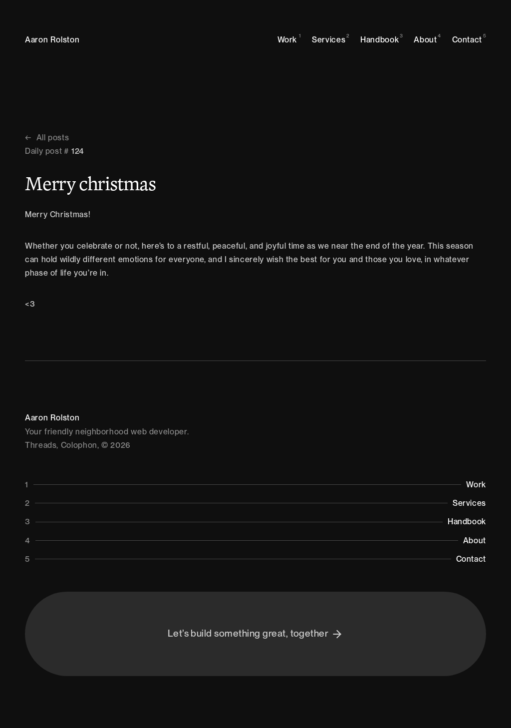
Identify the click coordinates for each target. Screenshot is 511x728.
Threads (40, 445)
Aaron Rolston (52, 39)
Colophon (79, 445)
